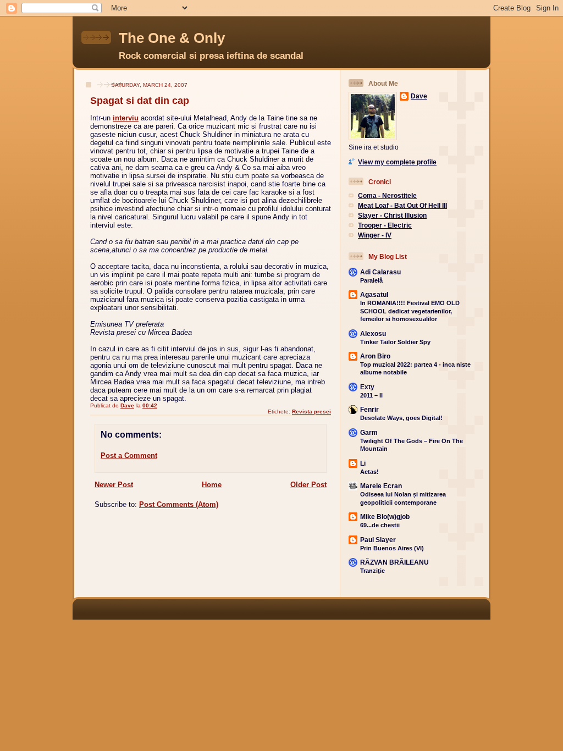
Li (363, 463)
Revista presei (311, 411)
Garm (369, 432)
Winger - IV (374, 235)
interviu (126, 118)
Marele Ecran (381, 485)
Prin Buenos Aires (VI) (392, 548)
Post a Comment (129, 455)
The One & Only (172, 38)
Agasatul (374, 294)
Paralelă (371, 280)
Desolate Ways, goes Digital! (401, 418)
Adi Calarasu (380, 271)
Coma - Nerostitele (387, 195)
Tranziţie (372, 570)
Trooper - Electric (385, 225)
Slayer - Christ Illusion (392, 215)
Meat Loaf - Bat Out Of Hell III (402, 205)
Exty (367, 386)
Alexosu (373, 333)
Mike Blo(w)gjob (385, 516)
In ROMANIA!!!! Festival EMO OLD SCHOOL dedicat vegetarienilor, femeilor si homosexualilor (410, 311)
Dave (419, 96)
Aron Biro (375, 356)
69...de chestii (380, 525)
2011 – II (371, 395)
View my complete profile (397, 161)
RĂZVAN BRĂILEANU (394, 562)
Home (212, 485)
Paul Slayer (378, 539)
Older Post (308, 485)
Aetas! (369, 471)
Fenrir (369, 409)
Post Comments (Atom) (178, 504)
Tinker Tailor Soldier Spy (395, 342)
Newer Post (114, 485)
